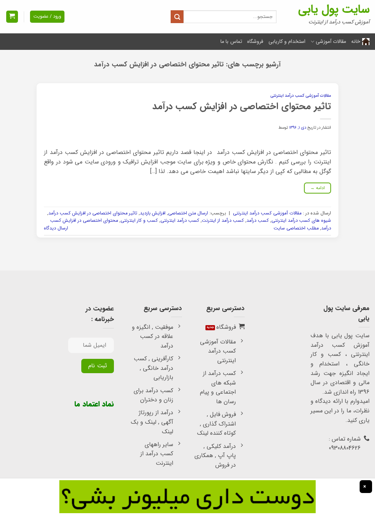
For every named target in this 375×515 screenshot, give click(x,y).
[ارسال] (177, 16)
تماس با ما (231, 41)
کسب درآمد (257, 220)
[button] (12, 17)
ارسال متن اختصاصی (188, 213)
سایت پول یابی (334, 9)
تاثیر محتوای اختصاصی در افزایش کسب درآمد (241, 106)
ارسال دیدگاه (56, 228)
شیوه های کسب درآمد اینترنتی (301, 220)
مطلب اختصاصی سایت (296, 228)
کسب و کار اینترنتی (139, 220)
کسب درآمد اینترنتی (179, 220)
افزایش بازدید (153, 213)
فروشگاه (255, 41)
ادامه (317, 187)
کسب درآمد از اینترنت (223, 220)
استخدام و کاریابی (287, 41)
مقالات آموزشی (331, 41)
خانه (355, 41)
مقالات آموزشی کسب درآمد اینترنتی (300, 95)
